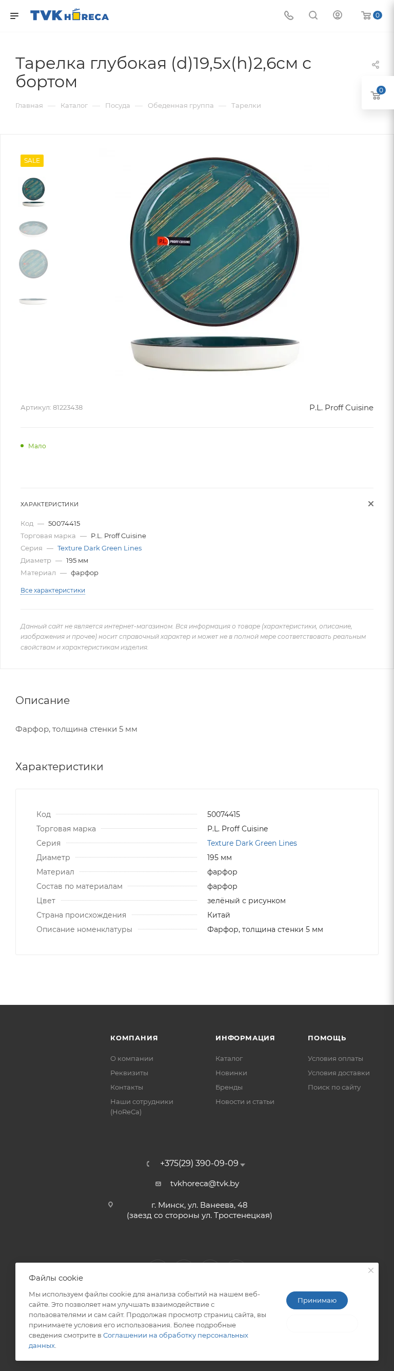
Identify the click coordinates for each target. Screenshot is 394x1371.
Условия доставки (339, 1073)
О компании (131, 1058)
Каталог (229, 1058)
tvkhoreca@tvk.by (204, 1183)
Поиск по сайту (334, 1087)
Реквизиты (129, 1073)
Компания (134, 1038)
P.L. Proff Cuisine (341, 407)
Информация (245, 1038)
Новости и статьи (244, 1101)
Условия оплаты (335, 1058)
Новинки (231, 1073)
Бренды (229, 1087)
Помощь (327, 1038)
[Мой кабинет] (337, 16)
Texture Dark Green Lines (99, 548)
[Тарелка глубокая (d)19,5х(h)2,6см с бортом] (213, 263)
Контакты (126, 1087)
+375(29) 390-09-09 (199, 1163)
